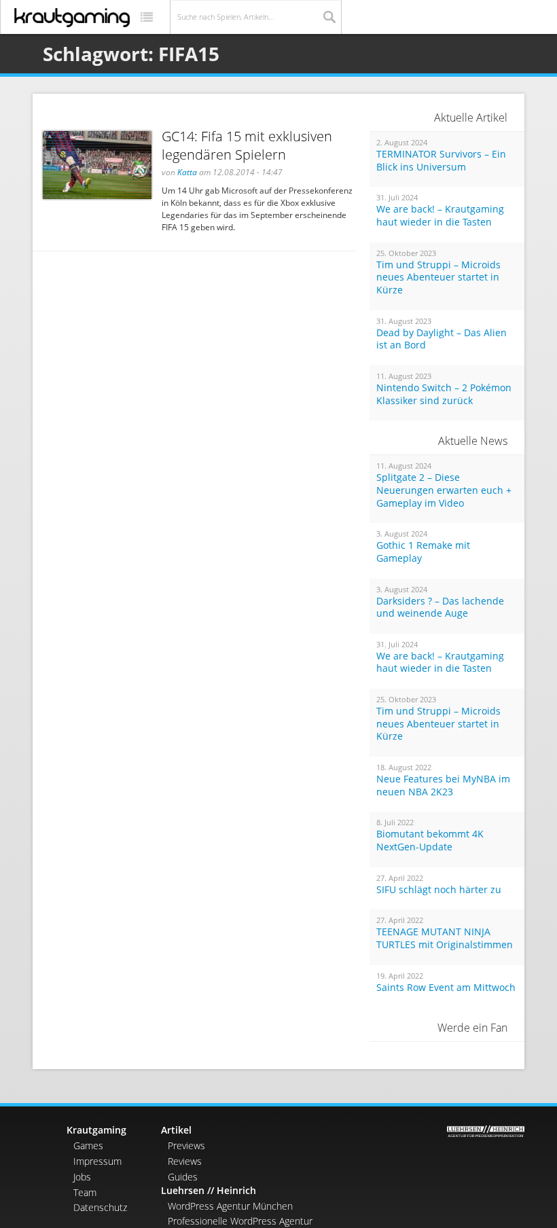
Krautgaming (96, 1129)
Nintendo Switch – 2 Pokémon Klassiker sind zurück (443, 394)
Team (84, 1192)
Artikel (176, 1129)
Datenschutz (100, 1207)
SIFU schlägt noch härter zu (438, 890)
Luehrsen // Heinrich (208, 1190)
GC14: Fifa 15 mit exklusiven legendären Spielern (247, 145)
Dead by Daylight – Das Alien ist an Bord (441, 339)
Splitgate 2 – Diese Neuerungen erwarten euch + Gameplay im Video (443, 490)
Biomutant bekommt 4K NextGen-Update (430, 840)
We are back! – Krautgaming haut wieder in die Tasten (440, 215)
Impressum (97, 1161)
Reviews (185, 1161)
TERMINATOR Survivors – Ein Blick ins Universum (441, 160)
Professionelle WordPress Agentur (240, 1220)
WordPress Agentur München (230, 1205)
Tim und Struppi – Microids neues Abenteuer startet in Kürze (438, 277)
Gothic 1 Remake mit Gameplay (423, 551)
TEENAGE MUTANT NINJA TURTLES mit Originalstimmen (444, 938)
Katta (187, 172)
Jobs (82, 1176)
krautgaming (72, 17)
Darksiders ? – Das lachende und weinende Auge (440, 607)
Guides (183, 1176)
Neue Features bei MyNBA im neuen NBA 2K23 (443, 785)
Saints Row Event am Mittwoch (446, 987)
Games (88, 1145)
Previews (186, 1145)
